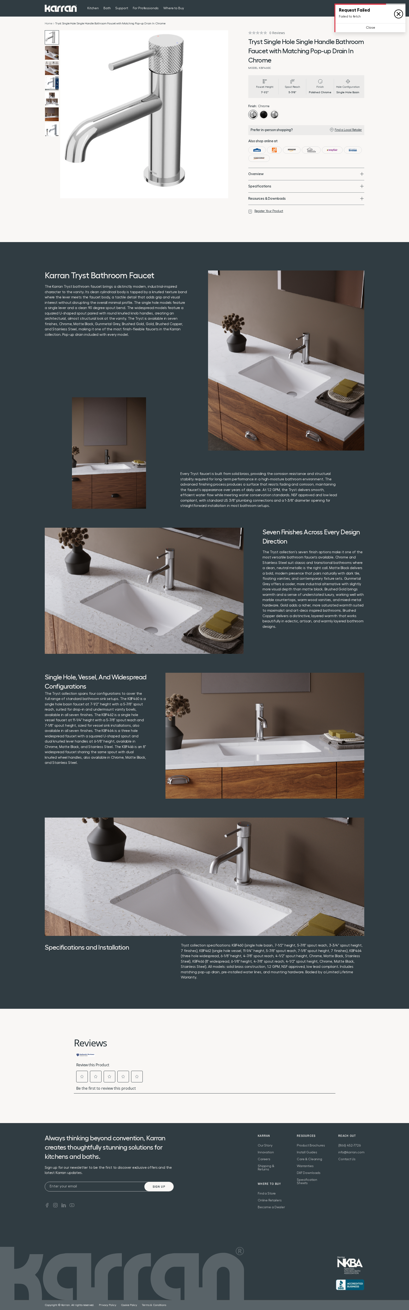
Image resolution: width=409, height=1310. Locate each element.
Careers (264, 1159)
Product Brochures (311, 1145)
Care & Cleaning (309, 1159)
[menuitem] (352, 8)
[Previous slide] (65, 114)
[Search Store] (352, 8)
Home (48, 23)
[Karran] (61, 8)
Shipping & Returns (266, 1167)
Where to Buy (173, 8)
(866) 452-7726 (349, 1145)
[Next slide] (223, 114)
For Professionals (146, 8)
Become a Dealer (271, 1207)
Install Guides (307, 1152)
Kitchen (93, 8)
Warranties (305, 1166)
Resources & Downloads (267, 198)
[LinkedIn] (63, 1205)
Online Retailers (270, 1200)
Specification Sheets (307, 1181)
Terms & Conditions (154, 1305)
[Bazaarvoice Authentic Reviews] (85, 1054)
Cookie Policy (129, 1305)
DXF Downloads (308, 1173)
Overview (256, 174)
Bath (107, 8)
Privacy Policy (107, 1305)
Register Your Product (268, 210)
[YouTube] (72, 1205)
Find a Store (267, 1193)
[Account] (361, 8)
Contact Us (347, 1159)
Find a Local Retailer (348, 129)
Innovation (266, 1152)
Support (121, 8)
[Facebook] (47, 1205)
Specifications (259, 186)
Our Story (265, 1145)
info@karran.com (351, 1152)
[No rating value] (258, 32)
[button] (82, 1076)
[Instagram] (55, 1205)
